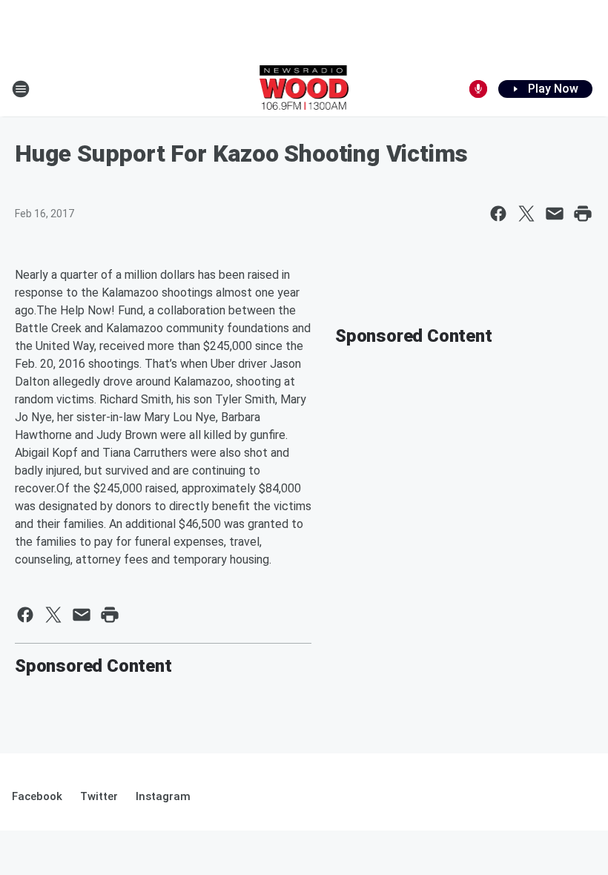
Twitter (99, 796)
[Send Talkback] (478, 89)
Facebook (37, 796)
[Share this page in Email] (554, 213)
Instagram (163, 796)
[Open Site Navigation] (21, 89)
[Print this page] (582, 213)
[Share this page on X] (526, 213)
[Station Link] (304, 89)
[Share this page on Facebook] (498, 213)
